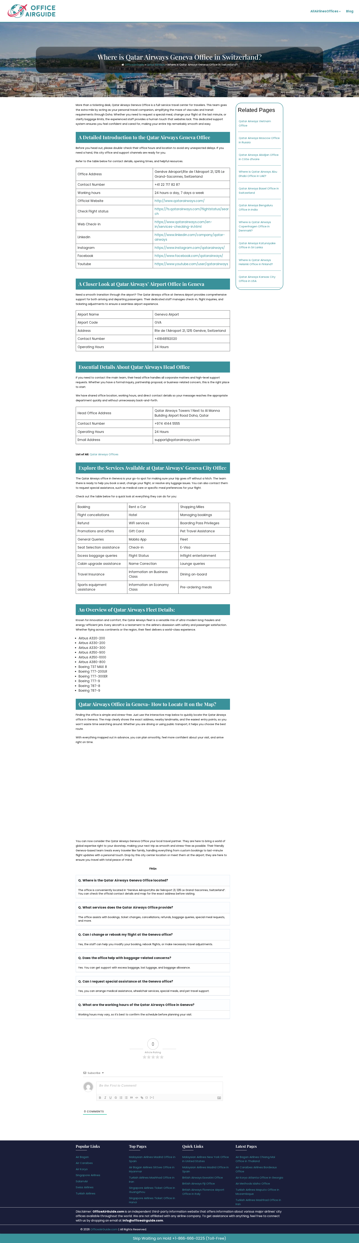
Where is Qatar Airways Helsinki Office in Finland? (256, 262)
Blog (349, 11)
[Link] (142, 1097)
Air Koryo (82, 1169)
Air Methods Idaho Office (253, 1183)
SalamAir (82, 1181)
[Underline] (110, 1097)
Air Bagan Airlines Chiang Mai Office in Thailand (255, 1159)
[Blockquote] (131, 1097)
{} (146, 1097)
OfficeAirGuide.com (104, 1229)
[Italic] (105, 1097)
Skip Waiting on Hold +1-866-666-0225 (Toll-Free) (179, 1238)
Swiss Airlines (84, 1187)
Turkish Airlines (85, 1193)
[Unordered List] (126, 1097)
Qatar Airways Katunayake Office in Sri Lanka (257, 245)
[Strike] (115, 1097)
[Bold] (100, 1097)
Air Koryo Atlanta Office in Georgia (259, 1177)
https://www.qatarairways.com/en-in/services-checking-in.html (183, 224)
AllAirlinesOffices (324, 11)
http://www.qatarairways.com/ (180, 201)
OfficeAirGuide (134, 65)
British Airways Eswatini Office (202, 1177)
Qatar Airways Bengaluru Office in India (256, 207)
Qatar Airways (156, 65)
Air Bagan (82, 1157)
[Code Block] (136, 1097)
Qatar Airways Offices (104, 454)
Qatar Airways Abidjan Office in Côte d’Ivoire (259, 157)
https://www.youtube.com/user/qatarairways (191, 264)
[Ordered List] (121, 1097)
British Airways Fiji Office (198, 1183)
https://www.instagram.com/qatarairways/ (190, 247)
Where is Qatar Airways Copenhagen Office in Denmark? (255, 226)
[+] (152, 1097)
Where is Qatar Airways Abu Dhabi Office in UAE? (258, 174)
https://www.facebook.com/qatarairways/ (189, 256)
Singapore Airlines (88, 1175)
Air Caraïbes (84, 1163)
